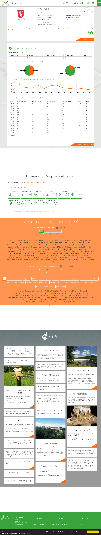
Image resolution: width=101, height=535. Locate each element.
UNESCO (34, 279)
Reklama (60, 518)
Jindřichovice (49, 28)
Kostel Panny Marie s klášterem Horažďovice (42, 302)
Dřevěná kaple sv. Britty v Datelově (58, 297)
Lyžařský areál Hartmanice (21, 295)
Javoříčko (16, 247)
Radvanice (20, 255)
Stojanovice (63, 255)
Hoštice (61, 245)
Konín (48, 247)
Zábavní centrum (48, 287)
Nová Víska (57, 251)
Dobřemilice (58, 243)
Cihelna (40, 243)
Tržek (87, 28)
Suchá (17, 258)
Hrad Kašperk (76, 297)
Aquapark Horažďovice (45, 299)
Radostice (12, 255)
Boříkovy (27, 28)
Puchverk (81, 253)
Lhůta (12, 249)
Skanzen (55, 279)
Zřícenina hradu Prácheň (27, 299)
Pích (28, 253)
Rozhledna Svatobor (32, 291)
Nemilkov (38, 251)
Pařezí (10, 253)
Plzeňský (49, 15)
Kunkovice (76, 247)
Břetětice (42, 241)
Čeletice (88, 241)
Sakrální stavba (60, 287)
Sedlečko (34, 255)
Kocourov (41, 247)
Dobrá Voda (48, 243)
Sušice (49, 19)
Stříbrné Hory (81, 255)
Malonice (61, 28)
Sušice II (36, 258)
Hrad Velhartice (18, 291)
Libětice (18, 249)
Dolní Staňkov (76, 243)
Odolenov (83, 251)
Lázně (66, 283)
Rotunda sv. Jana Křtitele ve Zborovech (73, 291)
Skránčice (42, 255)
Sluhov (75, 28)
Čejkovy (81, 241)
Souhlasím (93, 532)
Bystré (60, 241)
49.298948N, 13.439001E (53, 21)
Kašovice (34, 247)
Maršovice (51, 249)
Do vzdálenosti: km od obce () (42, 266)
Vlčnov (41, 260)
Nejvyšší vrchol (75, 283)
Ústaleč (19, 260)
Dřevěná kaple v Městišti (15, 297)
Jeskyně (60, 283)
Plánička (35, 253)
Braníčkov (34, 241)
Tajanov (83, 28)
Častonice (74, 241)
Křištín (53, 247)
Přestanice (73, 253)
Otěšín (90, 251)
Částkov (66, 241)
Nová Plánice (47, 251)
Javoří (44, 28)
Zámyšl (69, 260)
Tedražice (57, 258)
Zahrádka (61, 260)
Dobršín (67, 243)
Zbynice (83, 260)
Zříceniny (28, 283)
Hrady (15, 283)
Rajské (27, 255)
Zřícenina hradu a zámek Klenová (76, 295)
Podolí (71, 28)
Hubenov (89, 245)
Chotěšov (27, 243)
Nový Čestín (66, 251)
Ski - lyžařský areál (45, 279)
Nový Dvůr (75, 251)
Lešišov (83, 247)
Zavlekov (76, 260)
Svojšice (43, 258)
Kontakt (82, 524)
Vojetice (48, 260)
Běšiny (20, 241)
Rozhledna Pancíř (76, 299)
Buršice (35, 28)
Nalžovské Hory (21, 251)
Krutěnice (68, 247)
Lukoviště (55, 28)
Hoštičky (68, 245)
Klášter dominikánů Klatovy (78, 293)
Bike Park (84, 283)
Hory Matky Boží (52, 245)
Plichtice (42, 253)
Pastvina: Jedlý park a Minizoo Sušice (25, 293)
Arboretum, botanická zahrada (89, 279)
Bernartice (21, 28)
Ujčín (91, 28)
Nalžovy (31, 251)
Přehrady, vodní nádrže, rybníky (69, 279)
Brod (31, 28)
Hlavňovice (23, 245)
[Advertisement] (50, 162)
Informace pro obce (82, 518)
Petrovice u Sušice (19, 253)
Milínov (59, 249)
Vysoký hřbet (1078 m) (40, 295)
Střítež (79, 28)
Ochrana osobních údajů (60, 524)
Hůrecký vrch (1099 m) (67, 302)
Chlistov (20, 243)
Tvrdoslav (89, 258)
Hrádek (75, 245)
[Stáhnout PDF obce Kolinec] (88, 32)
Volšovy (54, 260)
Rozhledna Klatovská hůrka (34, 297)
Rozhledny (8, 283)
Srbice (55, 255)
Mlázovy (66, 28)
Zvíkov (53, 262)
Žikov (48, 262)
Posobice (55, 253)
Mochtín (87, 249)
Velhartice (26, 260)
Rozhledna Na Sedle (56, 295)
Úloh (13, 260)
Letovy (90, 247)
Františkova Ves (12, 245)
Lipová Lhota (26, 249)
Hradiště (40, 28)
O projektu (38, 518)
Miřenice (66, 249)
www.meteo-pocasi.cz (49, 211)
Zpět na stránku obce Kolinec (85, 144)
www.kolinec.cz (80, 21)
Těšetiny (65, 258)
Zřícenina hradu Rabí (46, 293)
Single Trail (93, 283)
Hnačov (31, 245)
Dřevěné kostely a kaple (41, 283)
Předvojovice (63, 253)
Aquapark (27, 279)
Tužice (82, 258)
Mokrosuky (11, 251)
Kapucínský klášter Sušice (50, 291)
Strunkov (11, 258)
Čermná (13, 243)
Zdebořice (91, 260)
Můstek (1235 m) (88, 297)
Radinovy (89, 253)
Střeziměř (71, 255)
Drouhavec (86, 243)
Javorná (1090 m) (61, 293)
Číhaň (34, 243)
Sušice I (29, 258)
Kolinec (43, 9)
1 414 (77, 17)
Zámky (22, 283)
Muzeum (38, 287)
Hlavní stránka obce (88, 39)
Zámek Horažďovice (62, 299)
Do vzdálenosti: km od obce (44, 228)
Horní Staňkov (40, 245)
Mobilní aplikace (38, 524)
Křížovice (60, 247)
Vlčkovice (10, 29)
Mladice (73, 249)
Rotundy (52, 283)
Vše (4, 279)
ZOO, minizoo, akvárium (14, 279)
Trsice (71, 258)
